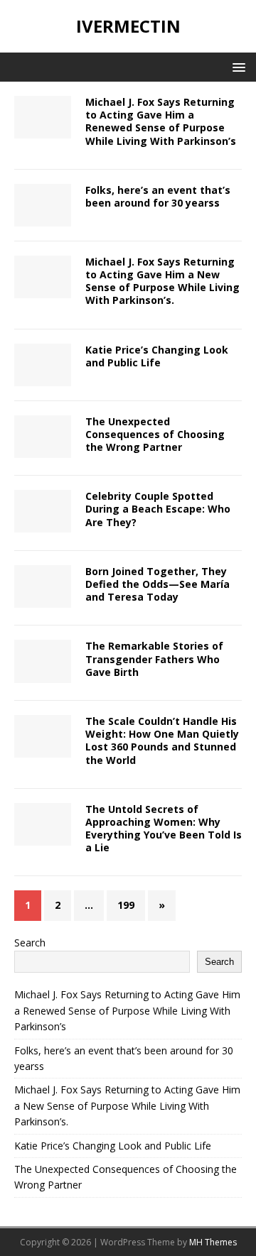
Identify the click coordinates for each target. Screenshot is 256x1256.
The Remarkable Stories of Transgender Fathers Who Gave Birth (154, 658)
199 (125, 905)
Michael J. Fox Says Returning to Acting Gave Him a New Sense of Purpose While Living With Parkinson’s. (162, 281)
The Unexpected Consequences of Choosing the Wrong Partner (155, 434)
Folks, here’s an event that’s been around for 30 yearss (157, 196)
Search (30, 942)
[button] (236, 66)
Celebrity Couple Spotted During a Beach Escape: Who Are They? (157, 508)
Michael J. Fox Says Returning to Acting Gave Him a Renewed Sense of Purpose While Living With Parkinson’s (160, 121)
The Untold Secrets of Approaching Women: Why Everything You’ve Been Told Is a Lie (163, 828)
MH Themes (213, 1242)
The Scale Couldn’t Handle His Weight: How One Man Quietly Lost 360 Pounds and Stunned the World (162, 740)
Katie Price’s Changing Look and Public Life (156, 356)
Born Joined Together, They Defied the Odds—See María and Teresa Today (157, 584)
